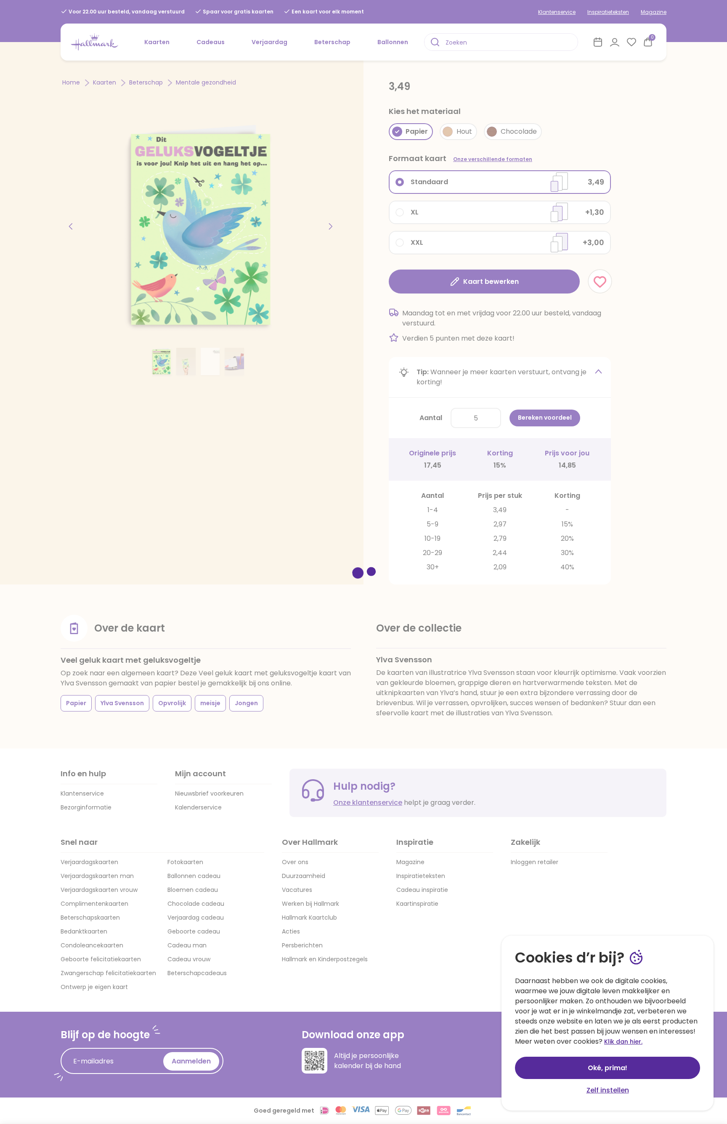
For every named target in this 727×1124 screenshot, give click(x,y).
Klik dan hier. (623, 1041)
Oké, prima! (607, 1068)
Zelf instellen (607, 1090)
